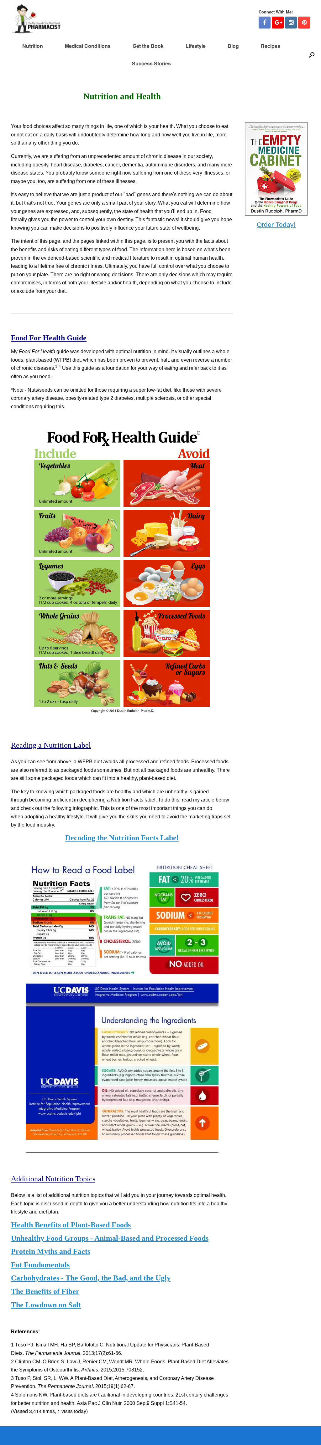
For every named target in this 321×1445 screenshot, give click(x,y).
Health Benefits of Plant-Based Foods (71, 1225)
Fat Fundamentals (40, 1265)
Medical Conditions (88, 45)
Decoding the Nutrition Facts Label (122, 838)
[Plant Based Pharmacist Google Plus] (278, 22)
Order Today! (276, 224)
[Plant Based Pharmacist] (36, 18)
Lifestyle (196, 45)
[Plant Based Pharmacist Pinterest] (304, 22)
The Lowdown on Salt (46, 1305)
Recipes (270, 45)
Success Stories (151, 63)
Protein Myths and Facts (50, 1251)
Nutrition (32, 45)
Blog (233, 45)
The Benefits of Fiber (45, 1291)
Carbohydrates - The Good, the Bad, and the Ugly (91, 1278)
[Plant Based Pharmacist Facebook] (265, 22)
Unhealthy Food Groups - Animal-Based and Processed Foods (109, 1238)
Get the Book (148, 45)
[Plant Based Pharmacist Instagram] (291, 22)
